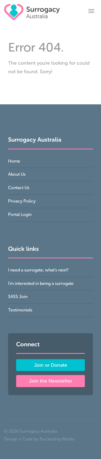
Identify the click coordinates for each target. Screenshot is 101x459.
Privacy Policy (22, 201)
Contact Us (18, 187)
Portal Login (20, 214)
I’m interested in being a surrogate (41, 283)
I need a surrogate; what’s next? (38, 270)
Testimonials (20, 310)
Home (14, 161)
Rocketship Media (57, 439)
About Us (17, 174)
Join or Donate (50, 365)
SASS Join (17, 296)
